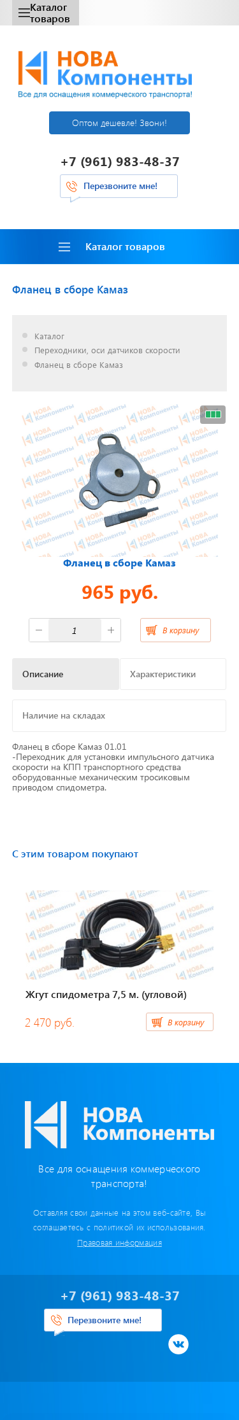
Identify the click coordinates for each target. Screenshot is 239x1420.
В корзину (181, 629)
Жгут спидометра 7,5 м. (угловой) (106, 994)
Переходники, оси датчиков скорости (107, 350)
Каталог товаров (50, 12)
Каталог (49, 336)
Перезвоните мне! (120, 185)
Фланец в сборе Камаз (78, 365)
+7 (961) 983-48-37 (120, 160)
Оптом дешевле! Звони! (119, 122)
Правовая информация (119, 1242)
